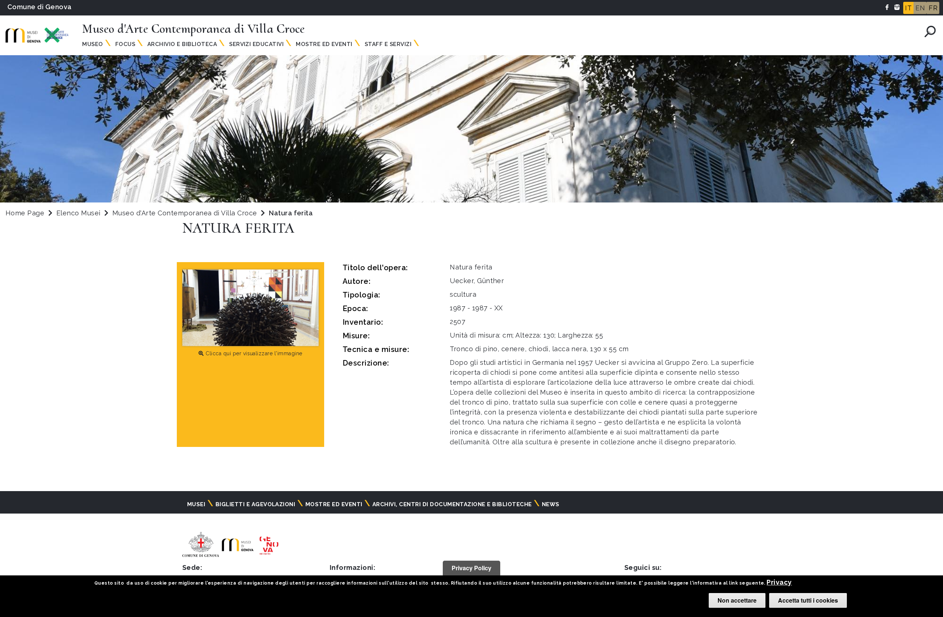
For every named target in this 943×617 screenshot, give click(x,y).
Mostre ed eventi (333, 504)
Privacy (779, 582)
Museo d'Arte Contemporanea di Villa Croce (185, 213)
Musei (196, 504)
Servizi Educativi (256, 44)
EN (920, 8)
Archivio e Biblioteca (182, 44)
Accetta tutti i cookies (808, 600)
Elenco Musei (78, 213)
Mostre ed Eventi (324, 44)
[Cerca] (930, 31)
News (551, 504)
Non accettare (737, 600)
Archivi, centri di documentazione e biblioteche (452, 504)
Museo (92, 44)
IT (908, 8)
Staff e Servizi (388, 44)
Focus (125, 44)
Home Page (25, 213)
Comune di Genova (39, 7)
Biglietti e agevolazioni (255, 504)
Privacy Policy (471, 568)
